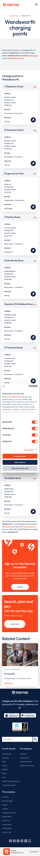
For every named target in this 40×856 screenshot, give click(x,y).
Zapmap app (33, 56)
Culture (4, 805)
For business (26, 748)
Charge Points (14, 16)
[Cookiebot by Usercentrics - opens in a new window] (29, 386)
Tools (4, 762)
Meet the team (7, 801)
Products (23, 754)
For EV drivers (8, 748)
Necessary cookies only (20, 468)
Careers (5, 809)
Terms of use (6, 832)
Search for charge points (10, 781)
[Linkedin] (22, 840)
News (4, 773)
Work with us (24, 758)
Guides (4, 765)
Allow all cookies (20, 456)
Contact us (6, 820)
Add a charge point (8, 785)
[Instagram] (10, 840)
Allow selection (20, 462)
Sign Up (20, 587)
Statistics (5, 769)
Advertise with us (26, 762)
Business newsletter (27, 765)
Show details (28, 450)
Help (3, 777)
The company (8, 792)
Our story (5, 797)
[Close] (1, 851)
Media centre (6, 817)
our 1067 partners (15, 397)
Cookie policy (6, 824)
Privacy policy (7, 828)
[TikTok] (25, 840)
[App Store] (11, 715)
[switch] (35, 428)
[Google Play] (28, 715)
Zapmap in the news (9, 813)
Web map (5, 758)
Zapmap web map (17, 58)
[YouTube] (29, 840)
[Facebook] (14, 840)
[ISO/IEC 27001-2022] (20, 727)
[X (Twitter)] (18, 840)
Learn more (14, 624)
